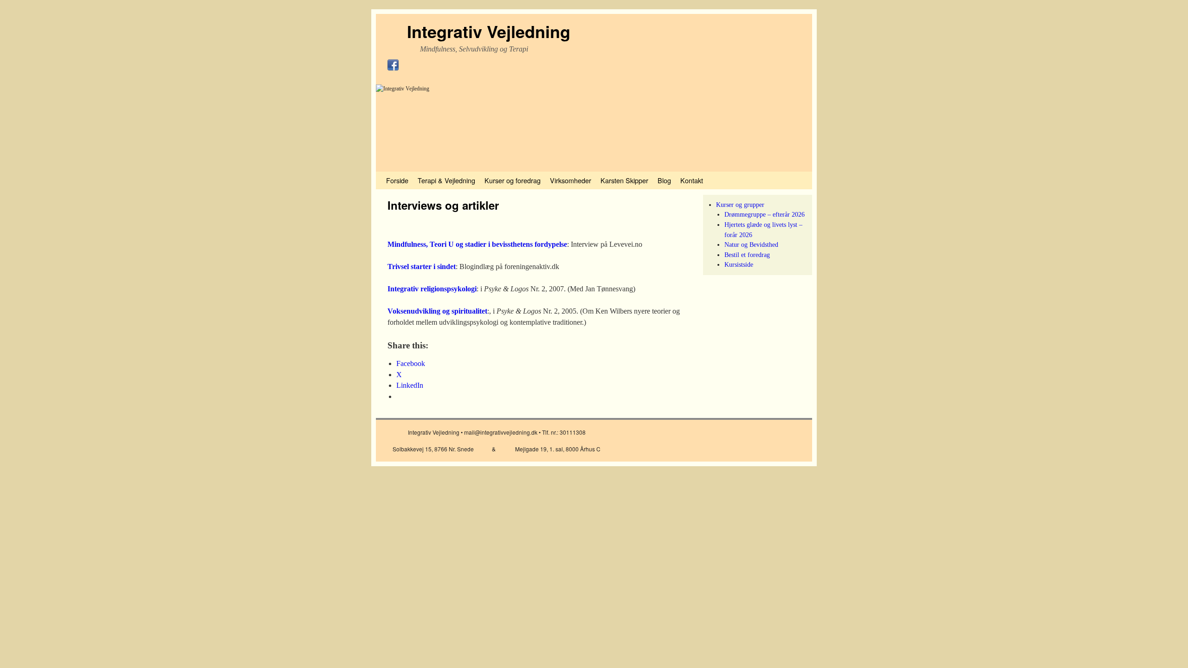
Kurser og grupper (740, 204)
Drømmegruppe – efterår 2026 (764, 214)
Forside (397, 180)
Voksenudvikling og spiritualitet (437, 311)
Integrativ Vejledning (488, 31)
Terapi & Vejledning (446, 180)
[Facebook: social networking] (393, 68)
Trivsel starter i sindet (421, 266)
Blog (664, 180)
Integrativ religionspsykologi (432, 289)
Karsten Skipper (624, 180)
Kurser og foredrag (512, 180)
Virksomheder (570, 180)
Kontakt (691, 180)
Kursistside (738, 264)
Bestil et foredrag (747, 254)
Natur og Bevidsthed (751, 244)
